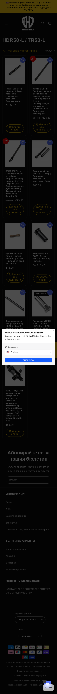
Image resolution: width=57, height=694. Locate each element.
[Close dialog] (53, 330)
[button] (28, 352)
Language (13, 347)
